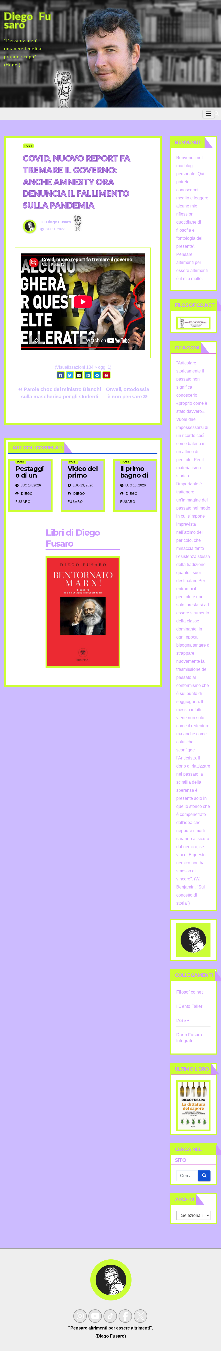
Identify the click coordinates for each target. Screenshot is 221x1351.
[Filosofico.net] (193, 322)
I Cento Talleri (189, 1006)
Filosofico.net (189, 992)
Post (28, 145)
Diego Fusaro (58, 222)
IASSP (182, 1020)
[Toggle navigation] (209, 114)
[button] (217, 113)
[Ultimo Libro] (193, 1105)
